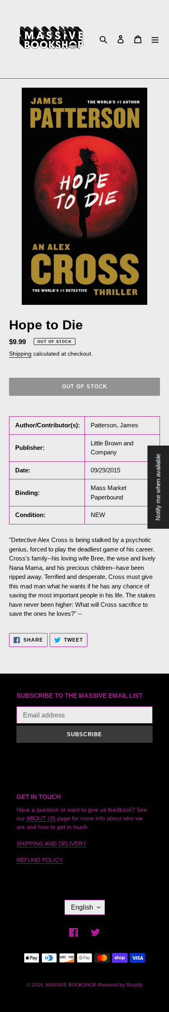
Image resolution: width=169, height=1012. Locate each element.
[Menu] (155, 39)
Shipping (20, 353)
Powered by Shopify (120, 985)
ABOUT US (40, 818)
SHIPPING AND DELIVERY (51, 843)
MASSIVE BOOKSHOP (71, 985)
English (82, 907)
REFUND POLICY (39, 860)
